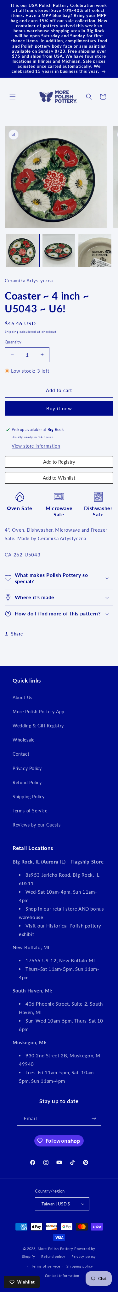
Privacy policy (83, 1256)
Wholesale (23, 739)
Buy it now (59, 408)
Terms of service (45, 1266)
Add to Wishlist (59, 478)
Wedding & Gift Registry (38, 725)
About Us (22, 697)
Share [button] (17, 633)
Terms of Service (30, 810)
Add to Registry (59, 462)
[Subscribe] (94, 1118)
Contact (21, 754)
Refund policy (53, 1256)
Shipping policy (79, 1266)
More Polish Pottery (55, 1249)
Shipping (12, 331)
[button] (13, 97)
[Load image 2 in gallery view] (59, 250)
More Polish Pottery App (39, 711)
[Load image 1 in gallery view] (22, 250)
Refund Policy (27, 782)
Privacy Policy (27, 768)
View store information (36, 446)
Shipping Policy (29, 796)
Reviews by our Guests (37, 824)
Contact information (62, 1275)
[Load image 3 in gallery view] (94, 250)
